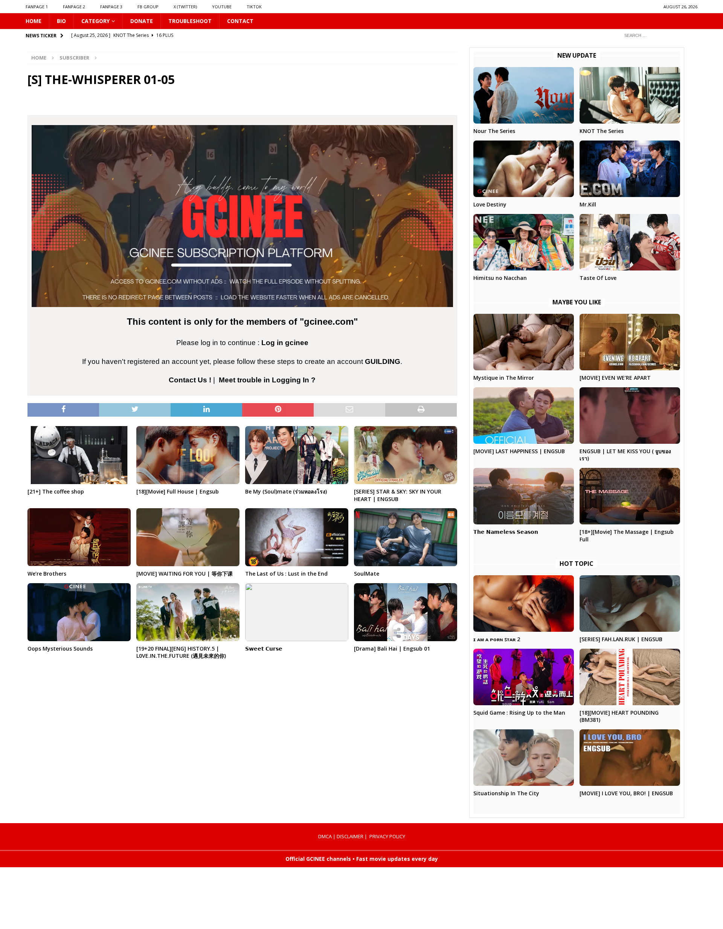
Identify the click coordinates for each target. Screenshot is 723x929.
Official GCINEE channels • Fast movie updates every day (361, 858)
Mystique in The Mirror (503, 377)
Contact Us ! (190, 380)
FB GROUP (148, 6)
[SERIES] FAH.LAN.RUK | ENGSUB (621, 639)
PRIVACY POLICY (387, 836)
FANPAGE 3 (111, 6)
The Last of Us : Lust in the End (286, 573)
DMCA (325, 836)
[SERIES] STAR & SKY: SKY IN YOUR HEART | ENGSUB (397, 495)
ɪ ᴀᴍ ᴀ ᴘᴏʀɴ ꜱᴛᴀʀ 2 (496, 639)
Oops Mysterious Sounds (60, 648)
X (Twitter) (185, 6)
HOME (33, 20)
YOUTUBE (222, 6)
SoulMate (366, 573)
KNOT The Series (602, 130)
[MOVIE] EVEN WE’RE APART (615, 377)
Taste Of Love (598, 277)
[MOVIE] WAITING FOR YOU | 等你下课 (184, 573)
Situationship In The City (506, 793)
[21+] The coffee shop (55, 491)
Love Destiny (489, 204)
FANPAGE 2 (74, 6)
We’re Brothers (46, 573)
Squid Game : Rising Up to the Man (519, 712)
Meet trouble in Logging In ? (267, 380)
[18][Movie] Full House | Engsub (177, 491)
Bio (61, 20)
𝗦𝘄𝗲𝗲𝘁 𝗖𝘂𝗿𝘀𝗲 (263, 648)
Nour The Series (494, 130)
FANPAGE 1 (37, 6)
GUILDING (382, 361)
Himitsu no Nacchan (500, 277)
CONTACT (240, 20)
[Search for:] (658, 35)
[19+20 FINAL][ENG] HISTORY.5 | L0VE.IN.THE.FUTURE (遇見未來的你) (181, 652)
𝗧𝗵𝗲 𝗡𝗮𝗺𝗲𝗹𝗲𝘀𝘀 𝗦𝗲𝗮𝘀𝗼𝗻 (505, 531)
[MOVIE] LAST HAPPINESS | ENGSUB (519, 451)
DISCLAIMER (350, 836)
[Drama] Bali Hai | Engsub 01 (392, 648)
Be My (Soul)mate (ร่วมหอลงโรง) (286, 491)
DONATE (141, 20)
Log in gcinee (284, 343)
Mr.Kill (588, 204)
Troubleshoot (190, 20)
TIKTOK (254, 6)
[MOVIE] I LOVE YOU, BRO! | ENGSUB (626, 793)
